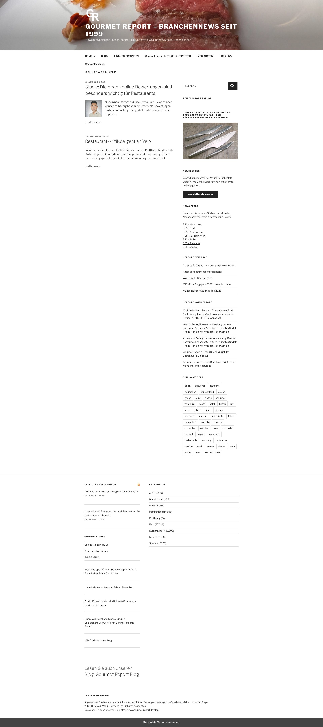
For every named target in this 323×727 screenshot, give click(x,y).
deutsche (214, 385)
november (190, 428)
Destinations (156, 511)
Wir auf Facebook (95, 64)
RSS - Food (189, 228)
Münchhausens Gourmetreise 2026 (202, 290)
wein (232, 446)
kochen (219, 410)
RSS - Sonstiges (191, 243)
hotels (222, 403)
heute (202, 403)
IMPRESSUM (91, 557)
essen (188, 397)
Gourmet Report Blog (117, 674)
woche (208, 452)
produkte (227, 428)
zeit (218, 452)
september (221, 440)
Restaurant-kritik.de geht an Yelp (118, 141)
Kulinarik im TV (157, 530)
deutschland (207, 391)
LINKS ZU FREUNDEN (126, 56)
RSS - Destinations (193, 231)
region (200, 434)
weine (188, 452)
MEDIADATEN (205, 56)
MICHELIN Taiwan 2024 (208, 317)
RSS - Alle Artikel (192, 224)
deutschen (190, 391)
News (152, 537)
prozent (189, 434)
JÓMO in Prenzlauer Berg (98, 640)
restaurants (191, 440)
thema (221, 446)
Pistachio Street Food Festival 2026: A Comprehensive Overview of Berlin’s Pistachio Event (109, 622)
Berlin (152, 505)
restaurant (214, 434)
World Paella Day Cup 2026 (197, 278)
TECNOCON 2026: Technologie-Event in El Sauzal (111, 491)
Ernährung (154, 518)
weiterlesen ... (93, 122)
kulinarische (217, 416)
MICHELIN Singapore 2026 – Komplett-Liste (207, 284)
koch (208, 410)
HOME (88, 56)
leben (231, 416)
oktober (204, 428)
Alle (151, 492)
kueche (203, 416)
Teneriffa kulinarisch (100, 485)
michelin (205, 422)
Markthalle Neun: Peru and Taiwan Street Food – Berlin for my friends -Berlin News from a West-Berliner (209, 314)
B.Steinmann (156, 499)
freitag (208, 397)
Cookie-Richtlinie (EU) (96, 544)
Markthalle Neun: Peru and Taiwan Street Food (109, 587)
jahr (232, 403)
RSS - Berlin (189, 239)
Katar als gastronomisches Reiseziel (202, 271)
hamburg (189, 403)
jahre (187, 410)
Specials (153, 543)
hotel (212, 403)
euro (197, 397)
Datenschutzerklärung (96, 550)
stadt (200, 446)
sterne (210, 446)
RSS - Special (190, 246)
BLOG (104, 56)
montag (218, 422)
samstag (206, 440)
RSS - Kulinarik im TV (194, 235)
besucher (200, 385)
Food (151, 524)
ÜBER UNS (226, 56)
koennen (189, 416)
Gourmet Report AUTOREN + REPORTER (168, 56)
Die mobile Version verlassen (161, 722)
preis (215, 428)
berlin (188, 385)
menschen (190, 422)
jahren (197, 410)
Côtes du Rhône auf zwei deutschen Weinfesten (208, 265)
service (189, 446)
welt (197, 452)
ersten (221, 391)
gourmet (220, 397)
